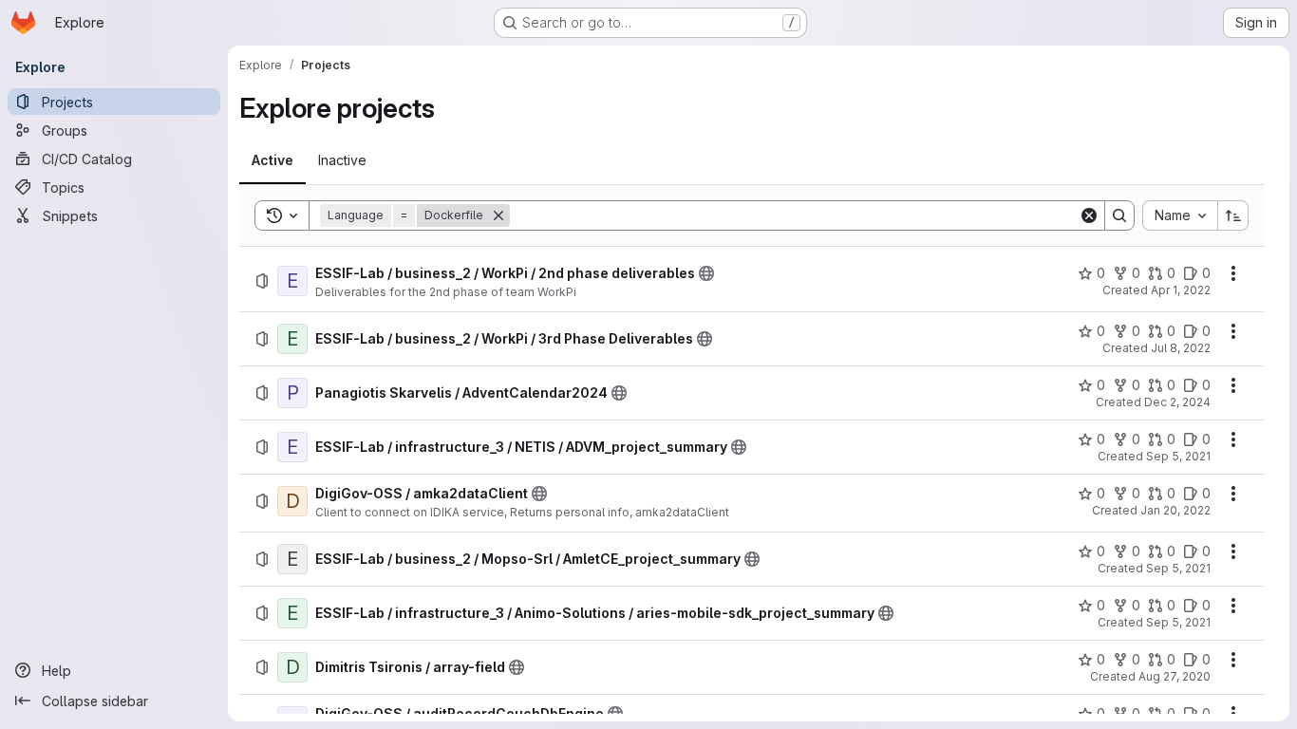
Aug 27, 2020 (1174, 676)
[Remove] (498, 215)
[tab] (272, 160)
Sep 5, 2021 (1178, 456)
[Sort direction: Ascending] (1233, 215)
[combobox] (1179, 215)
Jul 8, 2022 (1181, 348)
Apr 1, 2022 (1181, 290)
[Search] (1119, 215)
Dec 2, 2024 (1177, 402)
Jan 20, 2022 (1175, 510)
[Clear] (1089, 215)
